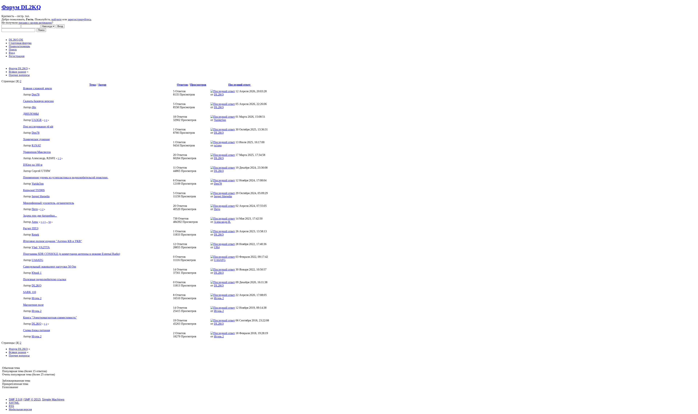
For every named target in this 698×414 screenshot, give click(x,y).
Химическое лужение (36, 139)
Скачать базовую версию (38, 101)
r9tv (34, 107)
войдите (56, 19)
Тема (92, 84)
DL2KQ (219, 94)
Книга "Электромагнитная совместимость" (50, 317)
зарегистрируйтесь (79, 19)
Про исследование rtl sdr (38, 126)
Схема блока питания (36, 330)
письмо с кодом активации (35, 22)
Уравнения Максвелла (37, 152)
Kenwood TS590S (34, 190)
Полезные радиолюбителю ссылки (44, 279)
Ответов (182, 84)
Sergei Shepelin (41, 196)
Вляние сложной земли (37, 88)
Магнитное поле (33, 304)
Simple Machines (53, 399)
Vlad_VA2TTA (41, 247)
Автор (102, 84)
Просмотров (198, 84)
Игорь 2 (36, 298)
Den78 (35, 94)
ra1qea (218, 145)
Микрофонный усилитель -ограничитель (48, 202)
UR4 (217, 247)
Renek (35, 234)
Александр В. (222, 221)
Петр (35, 209)
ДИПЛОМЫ (31, 113)
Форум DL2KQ (21, 7)
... (47, 222)
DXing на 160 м (32, 164)
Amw (35, 221)
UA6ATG (37, 260)
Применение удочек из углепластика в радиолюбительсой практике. (65, 177)
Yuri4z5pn (220, 120)
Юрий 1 (36, 272)
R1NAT (36, 145)
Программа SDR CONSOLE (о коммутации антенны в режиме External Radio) (71, 253)
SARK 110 (29, 292)
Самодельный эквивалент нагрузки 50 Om (49, 266)
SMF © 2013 (32, 399)
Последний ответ (239, 84)
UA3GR (37, 120)
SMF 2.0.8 (15, 399)
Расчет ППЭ (30, 228)
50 (49, 222)
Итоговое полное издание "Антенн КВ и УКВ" (52, 241)
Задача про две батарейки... (40, 215)
